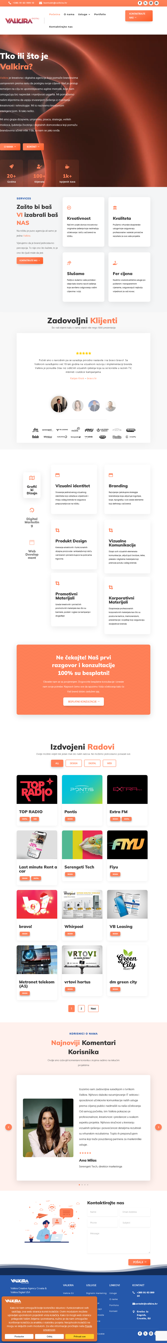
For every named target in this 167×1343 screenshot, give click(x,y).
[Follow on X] (145, 3)
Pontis (70, 811)
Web (109, 763)
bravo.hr (92, 378)
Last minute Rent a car (38, 868)
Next (93, 1008)
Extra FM (119, 811)
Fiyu (114, 866)
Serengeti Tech (79, 866)
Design (73, 763)
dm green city (123, 981)
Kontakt (32, 146)
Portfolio (100, 14)
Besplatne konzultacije (82, 701)
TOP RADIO (31, 811)
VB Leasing (121, 926)
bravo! (25, 926)
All (57, 763)
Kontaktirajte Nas (137, 15)
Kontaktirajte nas (61, 26)
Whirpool (73, 926)
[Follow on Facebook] (140, 3)
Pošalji (138, 1262)
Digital (92, 763)
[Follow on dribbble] (156, 3)
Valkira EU (68, 1293)
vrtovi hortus (77, 981)
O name (113, 1299)
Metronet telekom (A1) (36, 983)
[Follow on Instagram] (151, 3)
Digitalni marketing (96, 1293)
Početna (54, 14)
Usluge (82, 14)
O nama (69, 14)
